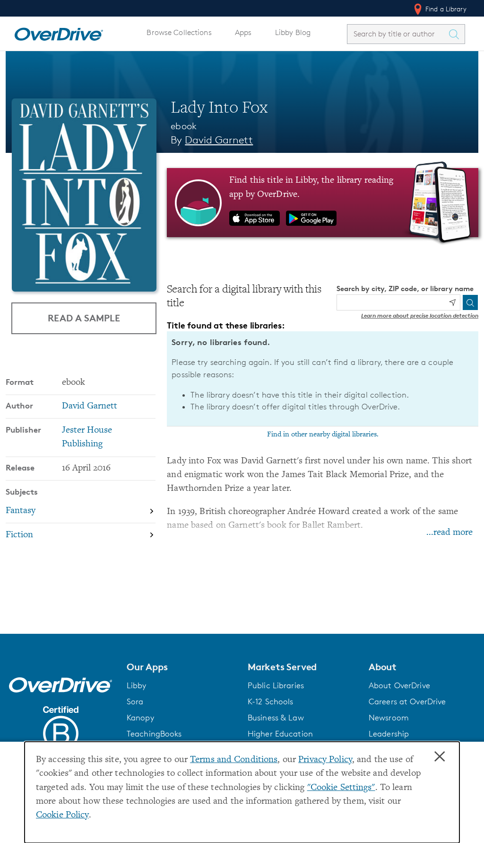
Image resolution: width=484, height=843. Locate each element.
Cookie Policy (62, 815)
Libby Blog (293, 32)
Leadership (389, 733)
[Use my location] (452, 302)
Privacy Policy (325, 759)
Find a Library (445, 9)
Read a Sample (84, 318)
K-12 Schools (270, 701)
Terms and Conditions (233, 759)
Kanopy (140, 717)
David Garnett (219, 140)
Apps (243, 32)
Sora (135, 701)
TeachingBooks (154, 733)
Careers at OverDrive (407, 701)
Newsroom (389, 717)
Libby (137, 685)
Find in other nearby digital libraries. (323, 434)
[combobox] (397, 34)
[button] (181, 667)
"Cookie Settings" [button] (341, 787)
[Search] (470, 302)
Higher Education (280, 733)
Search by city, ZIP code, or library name (405, 288)
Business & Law (276, 717)
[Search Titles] (456, 34)
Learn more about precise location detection (419, 315)
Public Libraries (276, 685)
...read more (449, 532)
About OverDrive (399, 685)
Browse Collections (179, 32)
